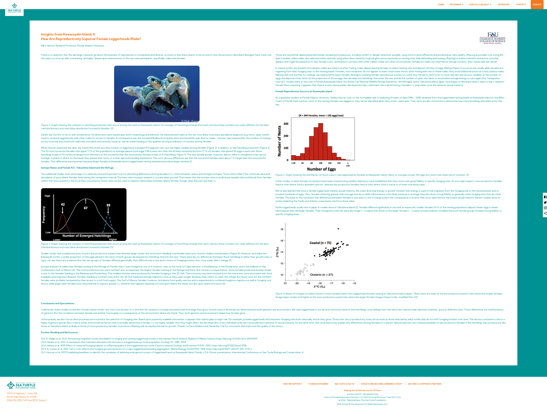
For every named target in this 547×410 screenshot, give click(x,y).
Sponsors (503, 4)
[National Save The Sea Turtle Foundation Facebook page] (545, 197)
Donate (537, 4)
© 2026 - (362, 400)
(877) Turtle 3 (39, 400)
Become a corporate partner (424, 384)
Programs (455, 4)
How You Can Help (479, 4)
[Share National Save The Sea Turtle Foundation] (545, 213)
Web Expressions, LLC (378, 404)
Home (441, 4)
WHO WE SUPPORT (292, 384)
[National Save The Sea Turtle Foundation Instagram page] (545, 208)
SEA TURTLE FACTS (344, 384)
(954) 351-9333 (14, 400)
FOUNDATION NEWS (318, 384)
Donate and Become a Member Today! (381, 384)
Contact (521, 4)
